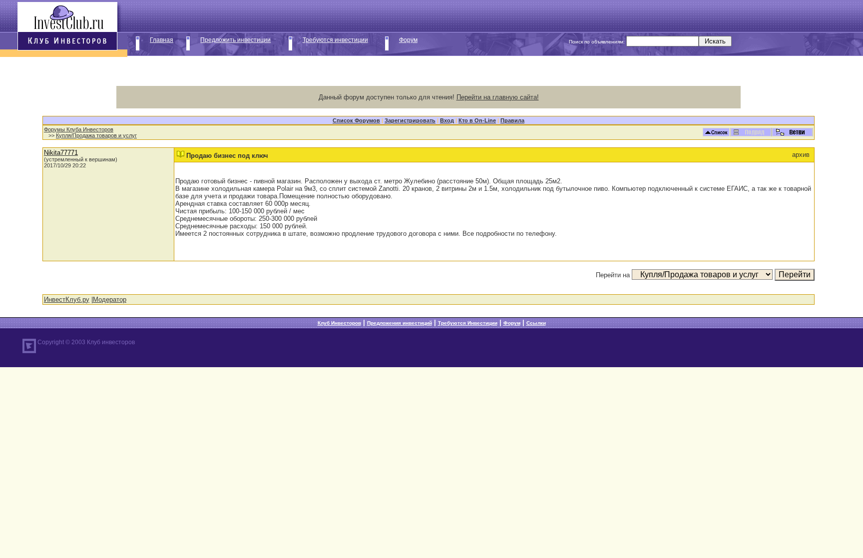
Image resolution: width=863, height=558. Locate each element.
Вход (447, 120)
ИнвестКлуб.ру (66, 299)
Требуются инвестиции (335, 39)
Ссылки (536, 323)
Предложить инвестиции (235, 39)
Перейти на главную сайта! (497, 97)
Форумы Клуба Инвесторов (78, 129)
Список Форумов (356, 120)
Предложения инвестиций (399, 323)
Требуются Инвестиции (467, 323)
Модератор (109, 299)
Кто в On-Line (477, 120)
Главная (161, 39)
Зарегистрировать (410, 120)
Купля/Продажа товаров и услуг (96, 135)
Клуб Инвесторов (339, 323)
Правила (512, 120)
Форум (408, 39)
